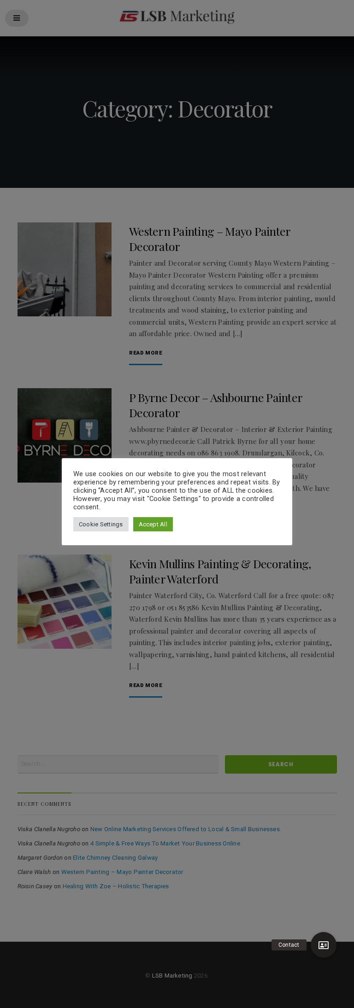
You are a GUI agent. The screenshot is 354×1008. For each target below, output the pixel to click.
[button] (323, 945)
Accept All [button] (153, 524)
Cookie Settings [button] (101, 524)
